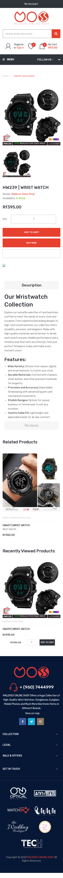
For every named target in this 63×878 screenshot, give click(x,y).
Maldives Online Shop (23, 194)
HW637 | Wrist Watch (16, 525)
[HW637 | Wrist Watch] (31, 482)
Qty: (5, 218)
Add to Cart (31, 232)
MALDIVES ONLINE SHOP (40, 857)
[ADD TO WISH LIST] (31, 253)
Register (19, 44)
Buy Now (31, 242)
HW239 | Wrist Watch (16, 629)
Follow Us (44, 59)
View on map (32, 713)
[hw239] (17, 162)
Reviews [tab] (31, 425)
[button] (6, 487)
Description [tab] (31, 285)
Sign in (20, 47)
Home (5, 76)
